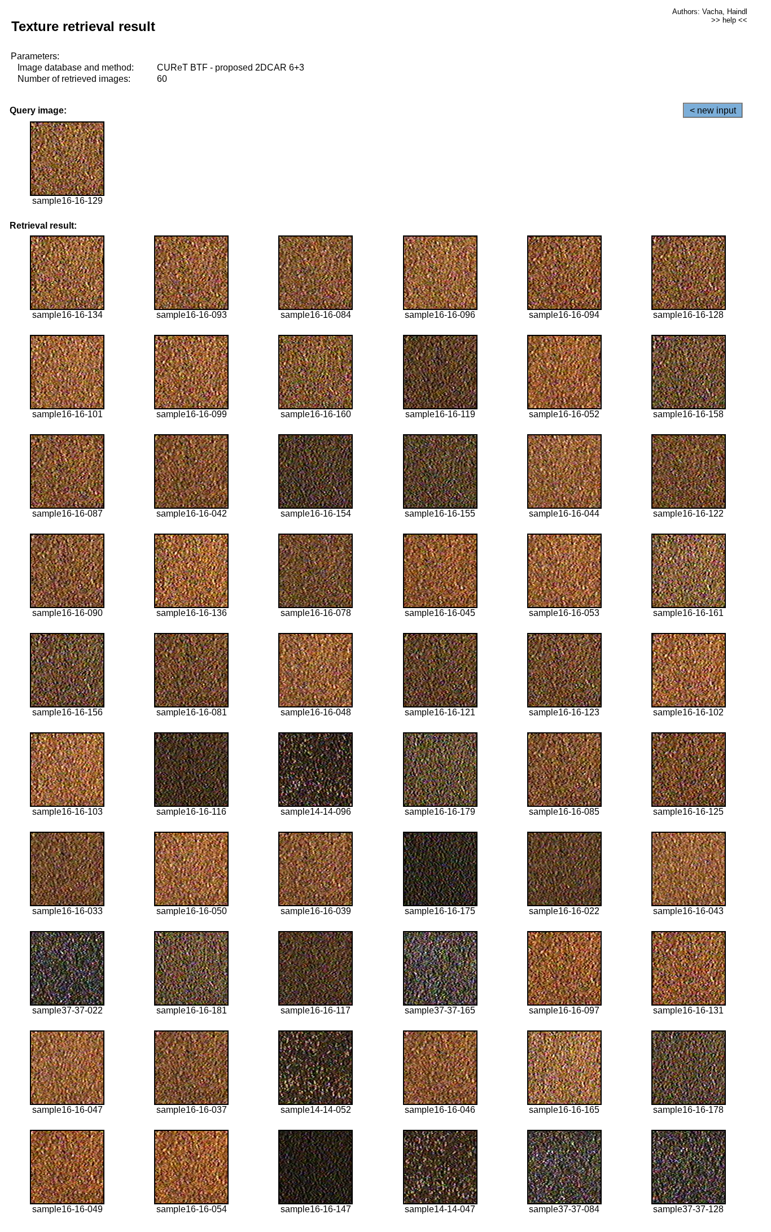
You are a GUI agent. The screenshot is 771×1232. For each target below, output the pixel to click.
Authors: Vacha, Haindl (709, 11)
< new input (713, 110)
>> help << (729, 20)
